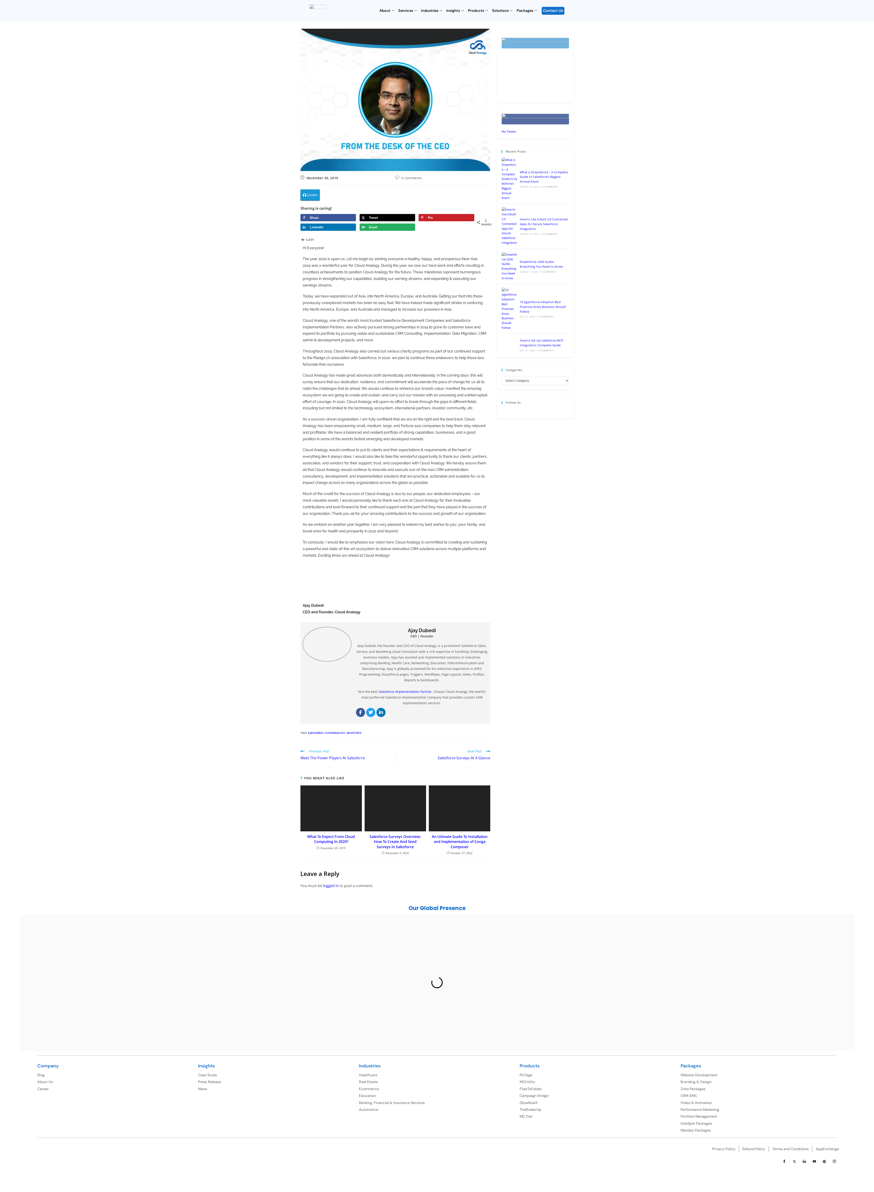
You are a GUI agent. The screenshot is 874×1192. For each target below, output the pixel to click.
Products (476, 10)
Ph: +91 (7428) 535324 (145, 999)
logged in (331, 885)
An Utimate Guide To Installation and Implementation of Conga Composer (460, 841)
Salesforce (353, 732)
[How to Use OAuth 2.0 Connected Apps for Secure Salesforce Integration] (509, 226)
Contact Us (553, 10)
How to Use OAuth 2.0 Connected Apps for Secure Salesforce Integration (544, 224)
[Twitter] (370, 712)
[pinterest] (824, 1161)
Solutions (500, 10)
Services (405, 10)
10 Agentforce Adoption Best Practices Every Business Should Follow (543, 307)
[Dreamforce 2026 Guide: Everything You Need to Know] (509, 266)
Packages (525, 10)
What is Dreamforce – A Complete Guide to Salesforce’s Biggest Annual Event (544, 177)
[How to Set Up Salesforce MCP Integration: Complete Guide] (509, 345)
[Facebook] (360, 712)
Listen (312, 194)
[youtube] (814, 1161)
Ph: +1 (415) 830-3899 (737, 968)
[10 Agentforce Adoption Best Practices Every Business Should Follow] (509, 309)
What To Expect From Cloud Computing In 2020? (331, 839)
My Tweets (509, 131)
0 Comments (411, 178)
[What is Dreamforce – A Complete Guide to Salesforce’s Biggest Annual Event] (509, 179)
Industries (429, 10)
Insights (453, 10)
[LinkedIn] (804, 1161)
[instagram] (834, 1161)
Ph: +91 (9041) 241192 (529, 971)
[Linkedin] (381, 712)
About (384, 10)
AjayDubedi (315, 732)
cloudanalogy (334, 732)
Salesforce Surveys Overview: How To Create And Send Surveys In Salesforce (395, 841)
